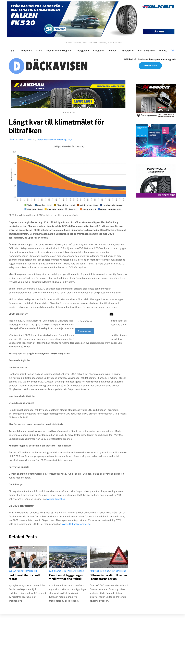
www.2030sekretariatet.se (76, 524)
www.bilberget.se (55, 499)
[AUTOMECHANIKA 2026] (156, 141)
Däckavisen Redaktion (21, 140)
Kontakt (113, 50)
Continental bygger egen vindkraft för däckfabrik (66, 577)
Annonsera (26, 50)
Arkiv (39, 50)
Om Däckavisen (146, 50)
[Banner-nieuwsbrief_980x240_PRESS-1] (68, 94)
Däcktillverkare (57, 571)
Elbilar (12, 571)
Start (13, 50)
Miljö (69, 139)
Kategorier (98, 50)
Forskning (61, 139)
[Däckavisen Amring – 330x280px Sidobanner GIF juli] (156, 181)
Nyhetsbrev (128, 50)
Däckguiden (82, 50)
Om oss (163, 50)
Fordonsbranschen (47, 139)
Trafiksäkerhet (118, 571)
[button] (173, 50)
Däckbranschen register (59, 50)
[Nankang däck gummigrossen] (156, 101)
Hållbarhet (72, 571)
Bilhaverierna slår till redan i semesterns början (108, 577)
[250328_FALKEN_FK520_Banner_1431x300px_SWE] (92, 20)
